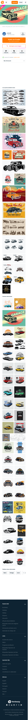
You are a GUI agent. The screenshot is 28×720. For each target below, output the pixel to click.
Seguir (23, 34)
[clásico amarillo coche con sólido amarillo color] (8, 437)
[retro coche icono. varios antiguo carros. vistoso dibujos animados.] (19, 707)
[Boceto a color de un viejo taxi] (8, 322)
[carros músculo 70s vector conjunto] (8, 413)
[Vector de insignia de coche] (8, 188)
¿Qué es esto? (17, 57)
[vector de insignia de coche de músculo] (7, 154)
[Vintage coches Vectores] (13, 97)
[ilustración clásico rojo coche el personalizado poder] (8, 544)
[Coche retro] (13, 141)
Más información (7, 60)
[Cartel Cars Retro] (13, 231)
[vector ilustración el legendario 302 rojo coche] (8, 484)
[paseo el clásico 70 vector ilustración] (8, 532)
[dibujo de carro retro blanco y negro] (13, 110)
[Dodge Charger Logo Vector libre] (13, 265)
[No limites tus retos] (20, 322)
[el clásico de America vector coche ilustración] (8, 449)
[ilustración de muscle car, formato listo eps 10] (8, 580)
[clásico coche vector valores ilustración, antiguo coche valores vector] (8, 378)
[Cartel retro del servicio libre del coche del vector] (8, 200)
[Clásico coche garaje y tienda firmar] (18, 578)
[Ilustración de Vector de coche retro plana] (8, 337)
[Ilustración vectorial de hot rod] (13, 175)
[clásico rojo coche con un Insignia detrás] (8, 473)
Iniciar (20, 2)
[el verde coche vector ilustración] (8, 508)
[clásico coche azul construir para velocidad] (8, 520)
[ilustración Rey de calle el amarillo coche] (8, 461)
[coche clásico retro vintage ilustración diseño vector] (8, 389)
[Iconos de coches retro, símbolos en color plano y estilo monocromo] (8, 300)
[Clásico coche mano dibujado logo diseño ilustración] (8, 635)
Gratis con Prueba (14, 40)
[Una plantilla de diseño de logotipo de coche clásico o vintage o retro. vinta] (8, 312)
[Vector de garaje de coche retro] (13, 363)
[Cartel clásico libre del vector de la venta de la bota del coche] (13, 124)
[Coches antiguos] (13, 248)
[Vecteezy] (2, 2)
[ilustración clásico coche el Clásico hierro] (8, 496)
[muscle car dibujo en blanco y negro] (7, 279)
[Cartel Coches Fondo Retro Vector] (9, 164)
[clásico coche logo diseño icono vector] (8, 401)
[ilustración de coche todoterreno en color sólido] (19, 310)
